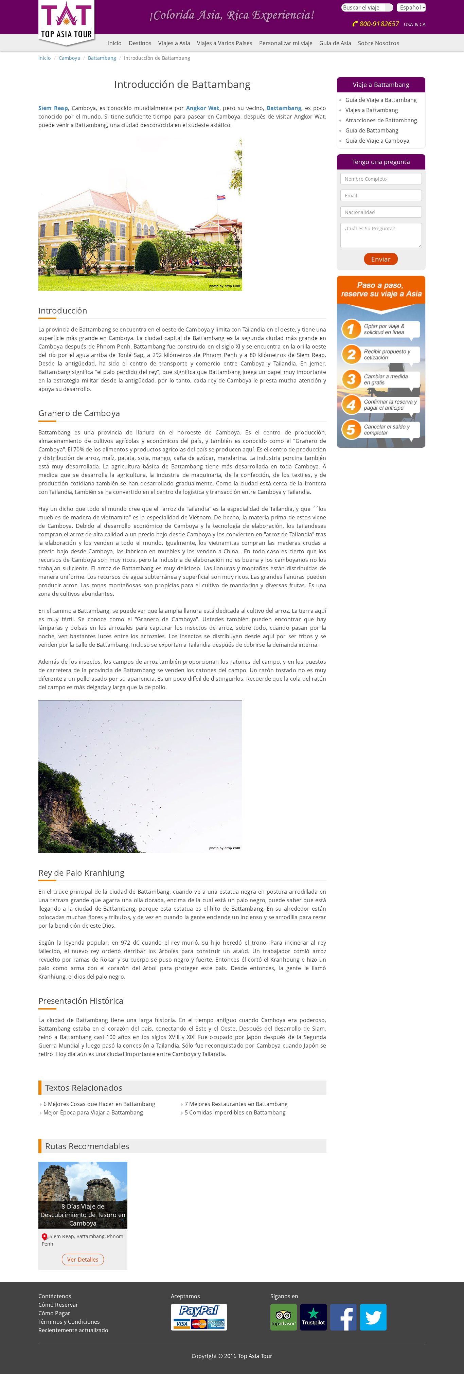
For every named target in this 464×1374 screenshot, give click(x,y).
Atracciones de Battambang (381, 120)
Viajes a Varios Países (224, 43)
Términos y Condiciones (69, 1321)
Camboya (69, 58)
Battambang (102, 58)
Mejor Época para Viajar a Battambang (93, 1112)
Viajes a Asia (174, 43)
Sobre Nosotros (378, 43)
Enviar (381, 259)
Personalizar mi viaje (286, 43)
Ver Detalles (83, 1259)
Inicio (115, 43)
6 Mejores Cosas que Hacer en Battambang (99, 1104)
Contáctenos (54, 1296)
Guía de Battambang (372, 130)
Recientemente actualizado (73, 1330)
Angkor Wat (202, 108)
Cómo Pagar (54, 1313)
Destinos (140, 43)
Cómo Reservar (58, 1304)
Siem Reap (53, 108)
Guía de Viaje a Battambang (381, 100)
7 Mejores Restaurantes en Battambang (236, 1104)
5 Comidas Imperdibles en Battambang (235, 1112)
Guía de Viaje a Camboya (377, 140)
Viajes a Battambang (371, 110)
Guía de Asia (335, 43)
